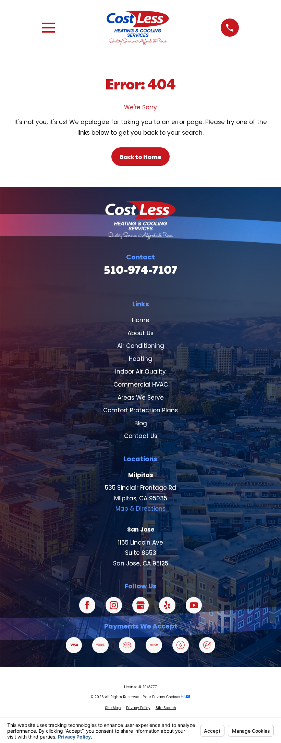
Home (140, 320)
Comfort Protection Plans (140, 410)
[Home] (138, 28)
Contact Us (140, 436)
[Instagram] (114, 605)
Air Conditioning (140, 346)
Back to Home (140, 157)
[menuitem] (113, 708)
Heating (140, 359)
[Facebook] (87, 605)
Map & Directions (140, 508)
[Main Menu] (48, 27)
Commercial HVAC (140, 384)
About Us (140, 333)
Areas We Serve (141, 397)
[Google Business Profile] (140, 605)
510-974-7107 (141, 269)
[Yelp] (167, 605)
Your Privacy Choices (162, 696)
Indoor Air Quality (140, 371)
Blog (140, 423)
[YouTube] (194, 605)
